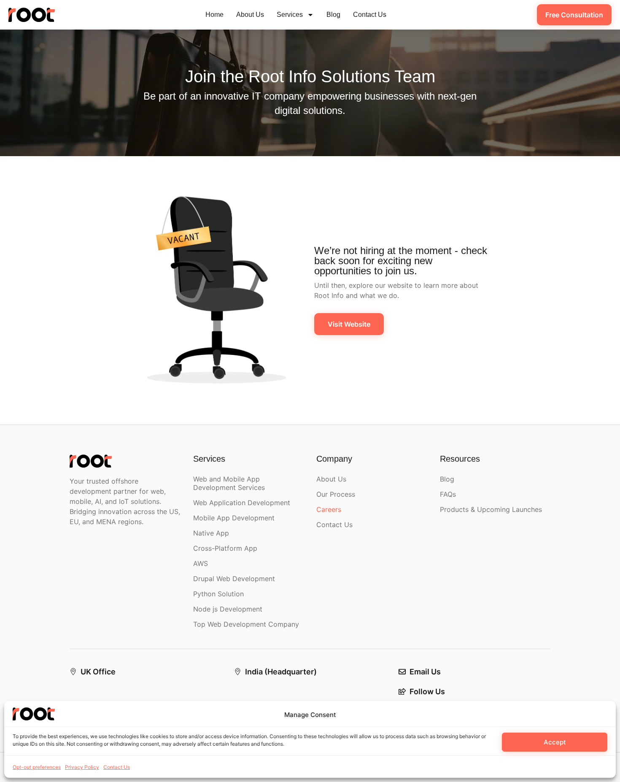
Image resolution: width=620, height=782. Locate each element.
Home (214, 14)
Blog (333, 14)
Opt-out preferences (37, 767)
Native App (211, 533)
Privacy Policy (82, 767)
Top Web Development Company (246, 624)
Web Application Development (241, 502)
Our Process (335, 494)
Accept (555, 742)
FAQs (448, 494)
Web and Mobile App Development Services (229, 483)
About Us (250, 14)
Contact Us (116, 767)
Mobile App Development (234, 518)
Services (290, 14)
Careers (328, 509)
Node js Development (227, 609)
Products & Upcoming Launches (491, 509)
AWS (200, 563)
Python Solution (218, 594)
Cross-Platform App (225, 548)
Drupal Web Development (234, 578)
